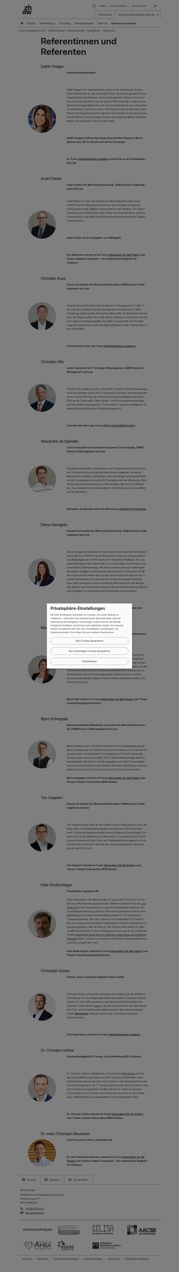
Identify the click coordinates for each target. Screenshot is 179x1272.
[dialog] (89, 636)
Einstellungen (89, 661)
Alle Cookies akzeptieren (89, 640)
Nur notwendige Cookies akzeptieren (89, 651)
